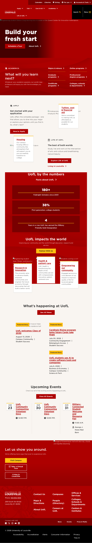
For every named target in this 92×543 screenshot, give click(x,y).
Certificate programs (52, 85)
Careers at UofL (58, 509)
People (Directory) (58, 501)
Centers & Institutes (77, 509)
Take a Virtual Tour (17, 467)
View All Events (46, 396)
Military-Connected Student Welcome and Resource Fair (78, 411)
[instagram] (12, 523)
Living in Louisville (56, 166)
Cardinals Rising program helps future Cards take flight (62, 332)
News (60, 522)
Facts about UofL (45, 180)
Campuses (58, 494)
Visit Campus (16, 460)
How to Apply (19, 131)
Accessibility (18, 534)
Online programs (77, 68)
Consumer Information (60, 534)
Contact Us (39, 494)
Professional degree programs (77, 76)
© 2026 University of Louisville (18, 530)
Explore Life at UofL (59, 161)
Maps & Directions (39, 501)
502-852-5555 (16, 498)
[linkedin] (19, 523)
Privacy (77, 534)
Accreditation (33, 534)
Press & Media (82, 522)
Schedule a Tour (15, 46)
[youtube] (16, 523)
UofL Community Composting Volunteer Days (22, 409)
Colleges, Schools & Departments (78, 502)
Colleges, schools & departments (77, 85)
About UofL (34, 46)
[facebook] (6, 523)
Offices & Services (76, 494)
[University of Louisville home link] (10, 12)
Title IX (77, 538)
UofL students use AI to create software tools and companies (62, 360)
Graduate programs (52, 76)
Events (69, 522)
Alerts (44, 534)
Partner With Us (46, 251)
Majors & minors (55, 68)
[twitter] (9, 523)
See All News (46, 312)
